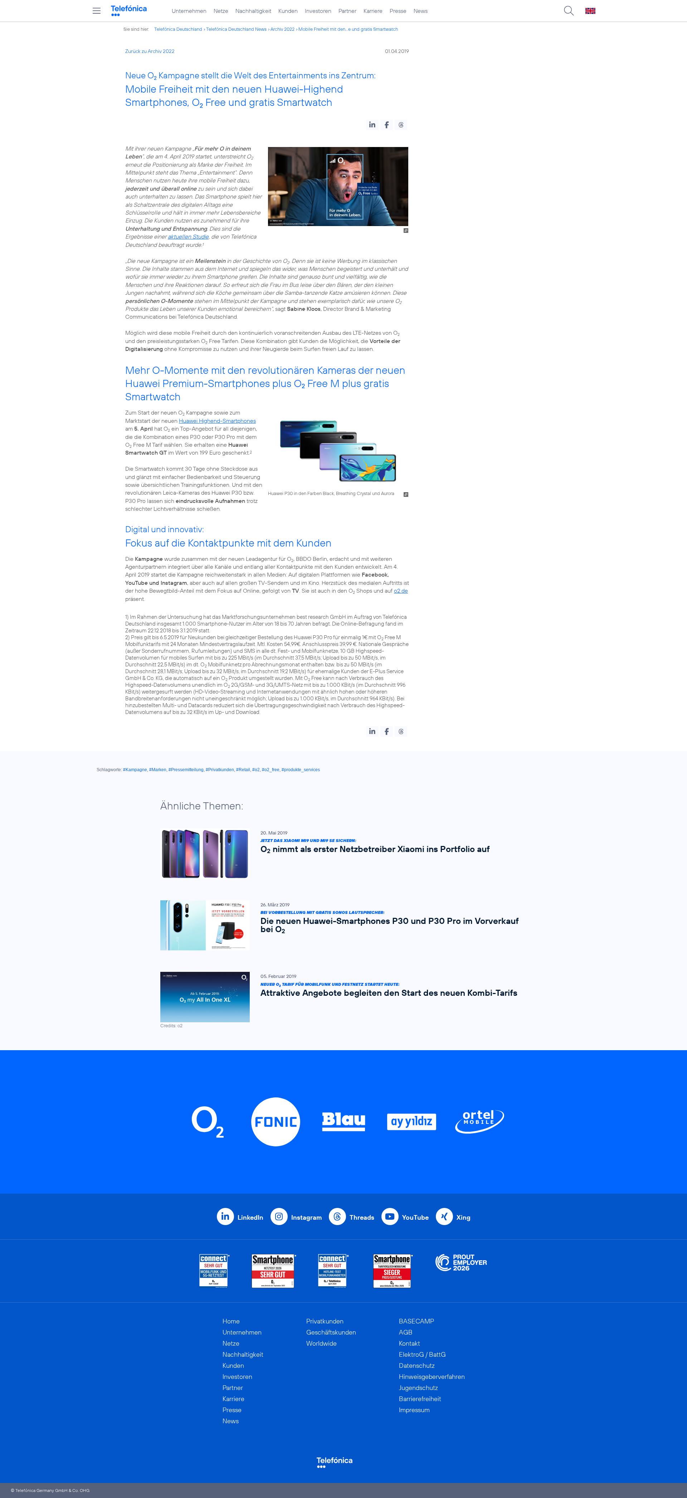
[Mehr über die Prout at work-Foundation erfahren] (461, 1271)
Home (231, 1321)
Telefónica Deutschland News (236, 29)
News (421, 10)
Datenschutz (417, 1365)
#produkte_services (301, 769)
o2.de (401, 590)
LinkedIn (250, 1217)
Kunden (288, 10)
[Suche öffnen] (569, 10)
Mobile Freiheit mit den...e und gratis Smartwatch (348, 29)
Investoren (318, 10)
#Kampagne (135, 769)
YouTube (415, 1217)
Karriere (373, 10)
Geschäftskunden (331, 1332)
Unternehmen (189, 10)
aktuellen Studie (188, 236)
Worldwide (321, 1343)
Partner (347, 10)
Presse (398, 10)
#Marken (157, 769)
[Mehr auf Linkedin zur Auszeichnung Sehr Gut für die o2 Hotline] (333, 1271)
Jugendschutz (418, 1388)
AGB (406, 1332)
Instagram (306, 1217)
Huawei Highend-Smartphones (217, 420)
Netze (221, 10)
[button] (372, 124)
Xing (464, 1217)
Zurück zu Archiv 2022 (150, 51)
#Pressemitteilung (186, 769)
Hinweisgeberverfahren (432, 1376)
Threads (362, 1217)
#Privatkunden (220, 769)
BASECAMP (416, 1321)
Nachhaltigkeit (253, 10)
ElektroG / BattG (422, 1354)
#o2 (256, 769)
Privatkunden (325, 1321)
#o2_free (270, 769)
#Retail (243, 769)
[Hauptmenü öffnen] (96, 10)
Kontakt (409, 1343)
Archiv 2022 (282, 29)
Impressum (414, 1410)
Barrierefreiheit (420, 1399)
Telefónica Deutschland (178, 29)
